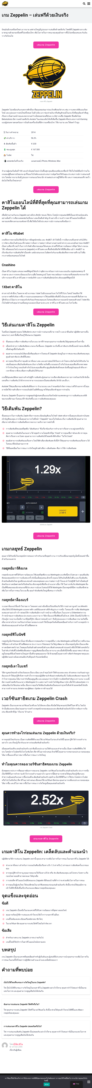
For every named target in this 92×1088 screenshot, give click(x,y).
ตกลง (47, 1084)
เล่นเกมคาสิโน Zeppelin (46, 839)
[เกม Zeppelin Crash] (5, 3)
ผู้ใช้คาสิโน (18, 1044)
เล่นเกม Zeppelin (46, 45)
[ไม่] (88, 1081)
